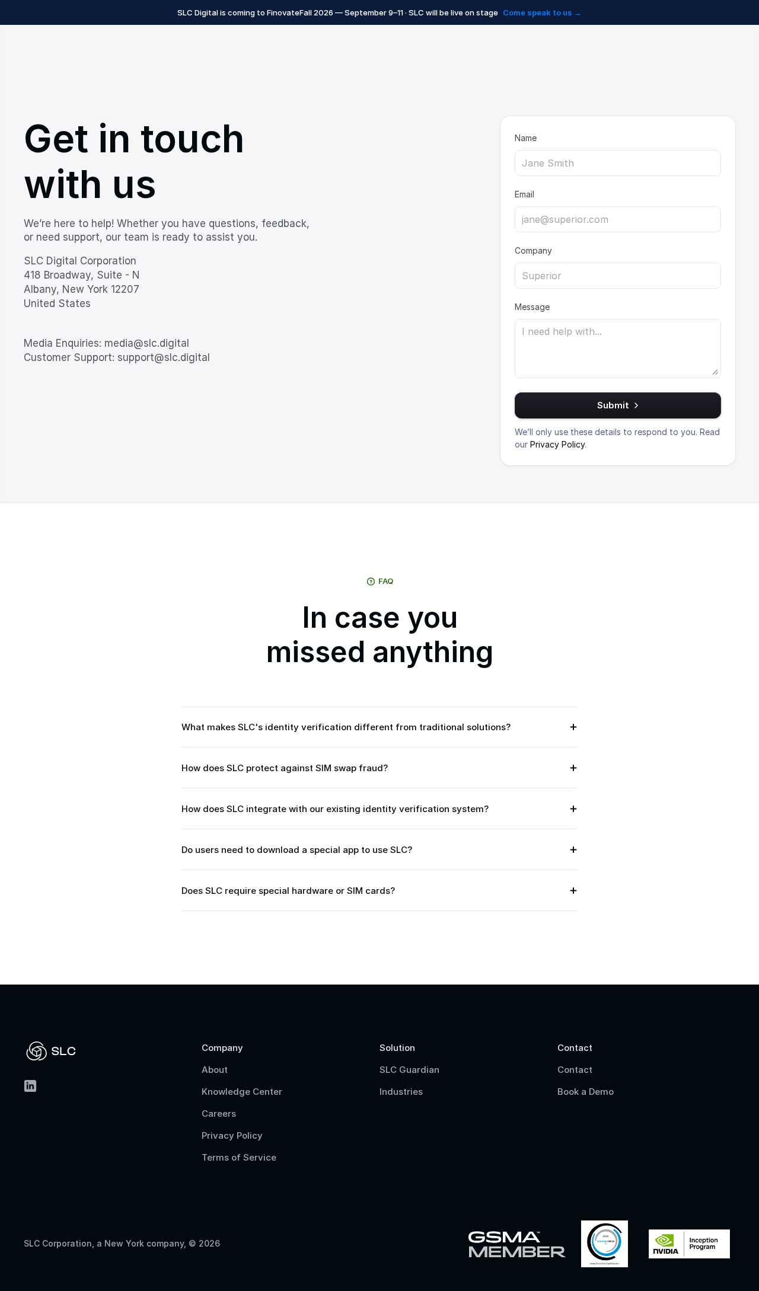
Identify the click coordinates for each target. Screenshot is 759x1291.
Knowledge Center (242, 1091)
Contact (574, 1069)
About (215, 1069)
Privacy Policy (232, 1135)
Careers (219, 1113)
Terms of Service (239, 1157)
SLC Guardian (409, 1069)
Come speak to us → (542, 12)
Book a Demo (585, 1091)
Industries (401, 1091)
